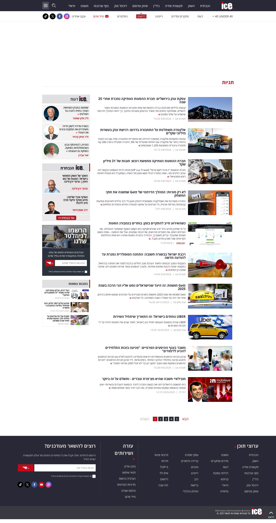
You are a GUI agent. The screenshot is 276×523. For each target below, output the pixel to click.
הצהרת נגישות (127, 478)
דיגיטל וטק (120, 6)
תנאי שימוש (129, 472)
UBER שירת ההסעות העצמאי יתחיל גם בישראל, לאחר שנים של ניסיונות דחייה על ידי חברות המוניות (142, 323)
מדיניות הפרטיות (126, 484)
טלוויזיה (224, 491)
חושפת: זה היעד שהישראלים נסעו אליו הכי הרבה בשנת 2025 (142, 287)
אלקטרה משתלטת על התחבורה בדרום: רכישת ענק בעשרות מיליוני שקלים (143, 131)
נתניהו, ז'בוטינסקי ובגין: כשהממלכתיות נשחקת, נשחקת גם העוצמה (76, 148)
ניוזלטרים (122, 16)
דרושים (164, 479)
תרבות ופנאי (161, 455)
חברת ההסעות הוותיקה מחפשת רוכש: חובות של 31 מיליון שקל (144, 162)
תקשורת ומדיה (174, 6)
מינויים (194, 467)
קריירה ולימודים (189, 461)
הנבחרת (205, 6)
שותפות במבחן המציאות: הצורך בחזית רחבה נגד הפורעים (75, 111)
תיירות (164, 461)
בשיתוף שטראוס (63, 324)
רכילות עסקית (220, 473)
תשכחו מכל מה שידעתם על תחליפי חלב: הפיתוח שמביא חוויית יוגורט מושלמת (58, 318)
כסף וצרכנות (101, 6)
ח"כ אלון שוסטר (80, 118)
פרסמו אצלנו (128, 491)
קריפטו (224, 479)
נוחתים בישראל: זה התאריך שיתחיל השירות (149, 316)
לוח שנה (163, 485)
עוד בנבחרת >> (66, 218)
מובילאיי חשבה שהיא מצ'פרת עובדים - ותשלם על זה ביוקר (144, 378)
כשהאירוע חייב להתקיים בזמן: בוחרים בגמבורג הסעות (147, 223)
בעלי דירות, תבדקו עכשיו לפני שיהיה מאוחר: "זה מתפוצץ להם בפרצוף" (56, 292)
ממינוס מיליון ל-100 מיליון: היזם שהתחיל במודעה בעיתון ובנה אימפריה (56, 305)
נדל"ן (156, 6)
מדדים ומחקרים (219, 461)
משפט (84, 6)
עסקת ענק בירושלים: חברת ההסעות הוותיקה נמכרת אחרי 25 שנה (142, 100)
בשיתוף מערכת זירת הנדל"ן (59, 311)
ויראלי (72, 6)
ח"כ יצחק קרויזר (80, 137)
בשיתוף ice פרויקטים (62, 298)
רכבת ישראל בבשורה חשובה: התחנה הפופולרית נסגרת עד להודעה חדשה (144, 256)
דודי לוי (182, 392)
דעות (200, 16)
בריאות (194, 485)
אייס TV (164, 473)
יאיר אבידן (83, 155)
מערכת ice (180, 118)
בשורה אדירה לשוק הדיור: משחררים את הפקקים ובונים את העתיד (73, 129)
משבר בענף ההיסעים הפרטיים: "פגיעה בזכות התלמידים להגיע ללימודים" (145, 349)
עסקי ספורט (191, 455)
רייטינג (159, 16)
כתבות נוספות (78, 284)
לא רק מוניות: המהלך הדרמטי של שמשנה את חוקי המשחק (146, 193)
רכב (196, 479)
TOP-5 (164, 467)
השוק (191, 6)
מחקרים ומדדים (180, 16)
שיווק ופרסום (140, 6)
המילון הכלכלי (190, 491)
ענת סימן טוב (179, 302)
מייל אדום (98, 16)
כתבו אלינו (130, 466)
